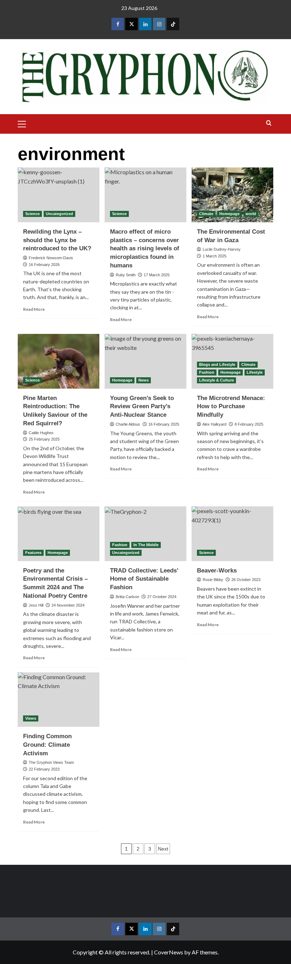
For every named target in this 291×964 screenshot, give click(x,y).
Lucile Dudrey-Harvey (222, 249)
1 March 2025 (214, 256)
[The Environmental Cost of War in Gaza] (232, 194)
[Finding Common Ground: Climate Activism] (58, 699)
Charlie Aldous (128, 424)
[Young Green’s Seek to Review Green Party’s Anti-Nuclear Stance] (145, 361)
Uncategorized (59, 214)
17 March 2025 (157, 275)
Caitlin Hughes (41, 433)
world (251, 214)
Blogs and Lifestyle (217, 364)
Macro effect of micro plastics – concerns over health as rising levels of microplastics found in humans (144, 248)
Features (33, 552)
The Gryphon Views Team (51, 762)
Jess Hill (36, 605)
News (143, 380)
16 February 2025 (163, 424)
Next (163, 849)
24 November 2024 (67, 605)
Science (32, 214)
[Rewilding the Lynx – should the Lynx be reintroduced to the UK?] (58, 194)
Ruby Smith (126, 275)
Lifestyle (255, 372)
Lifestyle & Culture (216, 380)
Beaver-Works (217, 570)
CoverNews (168, 952)
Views (30, 718)
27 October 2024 (161, 597)
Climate (206, 214)
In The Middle (146, 545)
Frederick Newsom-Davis (51, 258)
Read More (34, 309)
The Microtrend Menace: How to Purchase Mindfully (231, 407)
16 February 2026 (44, 264)
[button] (25, 123)
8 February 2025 (249, 424)
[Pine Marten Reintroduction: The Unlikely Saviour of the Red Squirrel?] (58, 361)
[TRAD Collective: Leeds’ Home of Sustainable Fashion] (145, 533)
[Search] (268, 123)
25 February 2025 (44, 439)
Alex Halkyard (214, 424)
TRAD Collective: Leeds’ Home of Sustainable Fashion (144, 579)
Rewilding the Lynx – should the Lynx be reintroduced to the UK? (57, 240)
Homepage (229, 214)
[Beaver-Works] (232, 533)
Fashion (206, 372)
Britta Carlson (127, 597)
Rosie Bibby (213, 579)
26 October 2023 (245, 579)
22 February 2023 (44, 769)
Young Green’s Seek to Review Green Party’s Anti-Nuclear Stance (142, 407)
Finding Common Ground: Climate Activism (47, 745)
